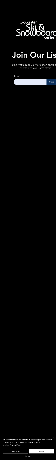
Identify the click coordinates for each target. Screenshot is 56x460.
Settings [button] (28, 456)
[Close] (52, 439)
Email (16, 76)
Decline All (15, 451)
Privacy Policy (15, 445)
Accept (41, 451)
